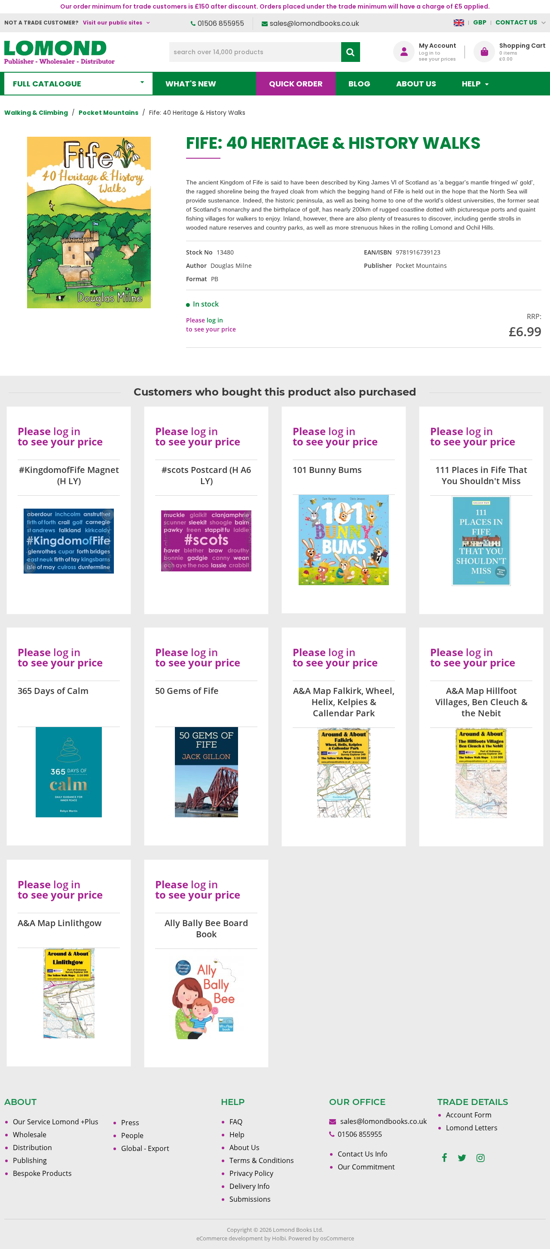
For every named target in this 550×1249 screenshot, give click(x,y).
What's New (190, 83)
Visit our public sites (112, 22)
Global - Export (145, 1148)
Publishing (30, 1160)
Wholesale (29, 1134)
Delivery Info (249, 1186)
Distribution (32, 1147)
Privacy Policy (251, 1173)
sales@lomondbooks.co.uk (314, 23)
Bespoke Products (42, 1173)
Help (236, 1134)
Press (130, 1122)
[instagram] (481, 1158)
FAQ (235, 1121)
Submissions (250, 1199)
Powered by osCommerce (321, 1238)
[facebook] (444, 1158)
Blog (359, 83)
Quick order (296, 83)
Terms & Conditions (261, 1160)
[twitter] (462, 1158)
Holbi (279, 1238)
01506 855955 (221, 23)
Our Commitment (366, 1167)
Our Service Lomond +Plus (55, 1121)
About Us (416, 83)
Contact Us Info (363, 1154)
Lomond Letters (472, 1127)
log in (215, 320)
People (132, 1135)
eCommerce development (229, 1238)
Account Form (469, 1115)
